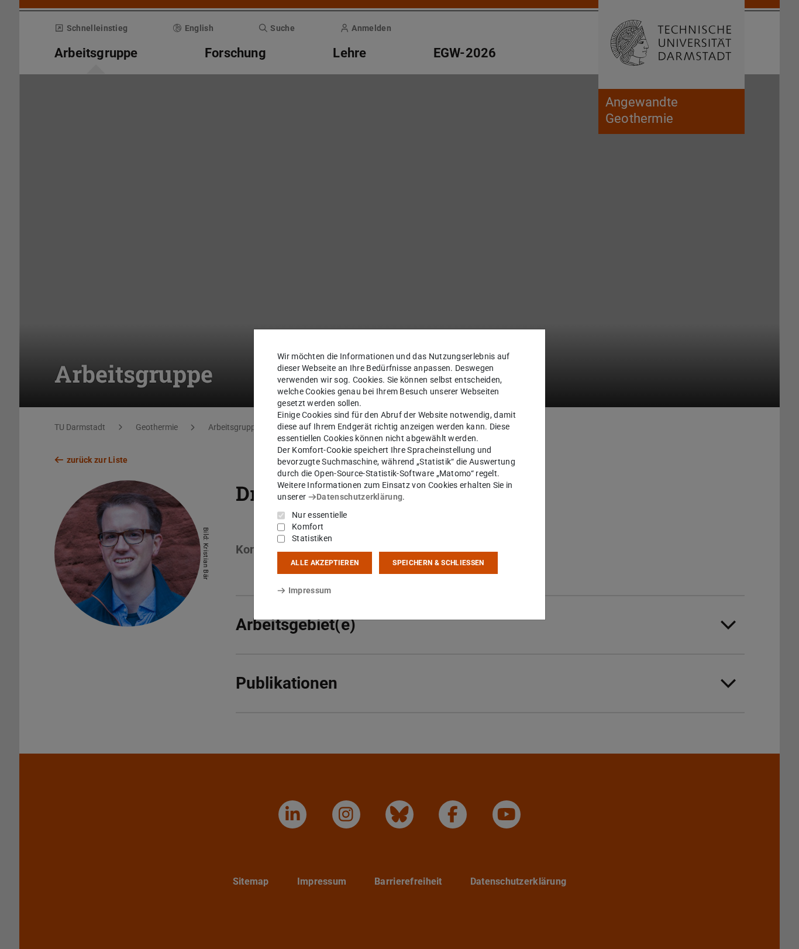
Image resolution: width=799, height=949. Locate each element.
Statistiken (312, 538)
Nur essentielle (319, 515)
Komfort (307, 526)
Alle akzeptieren (325, 563)
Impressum (309, 590)
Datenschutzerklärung (359, 496)
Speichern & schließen (438, 563)
